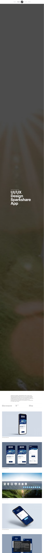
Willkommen (22, 2)
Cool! (15, 550)
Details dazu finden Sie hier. (25, 544)
